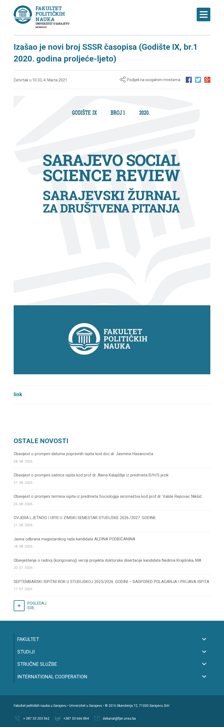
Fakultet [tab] (28, 639)
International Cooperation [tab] (52, 676)
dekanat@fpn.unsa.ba (119, 718)
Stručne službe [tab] (37, 664)
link (18, 395)
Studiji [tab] (26, 652)
